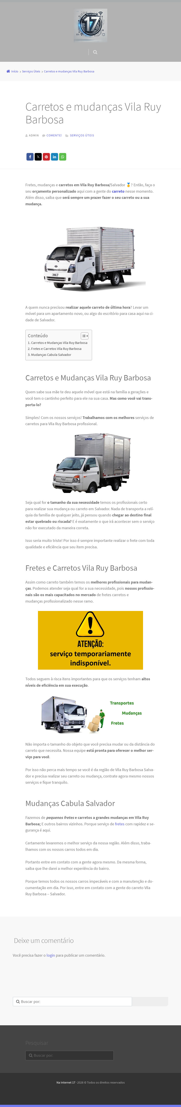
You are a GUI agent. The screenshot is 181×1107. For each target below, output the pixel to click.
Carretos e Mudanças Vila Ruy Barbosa (59, 342)
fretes (119, 823)
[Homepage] (90, 25)
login (51, 955)
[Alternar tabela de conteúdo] (82, 336)
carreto (118, 191)
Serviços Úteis (82, 135)
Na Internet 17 (66, 1082)
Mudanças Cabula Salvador (51, 354)
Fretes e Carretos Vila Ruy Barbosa (56, 348)
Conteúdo (38, 336)
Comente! (54, 135)
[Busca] (91, 47)
